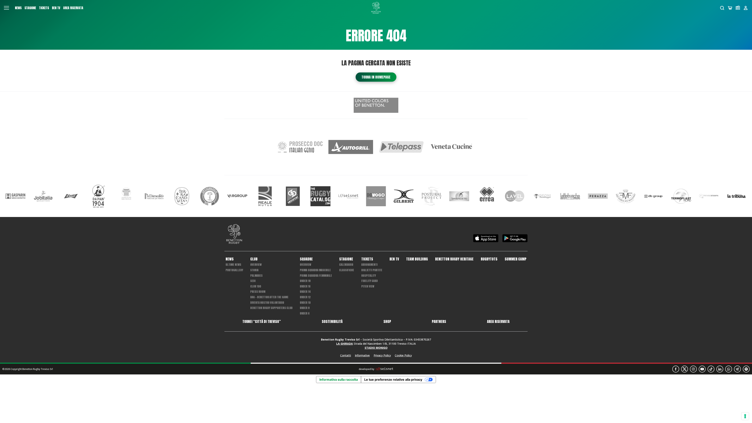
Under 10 (305, 302)
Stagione (30, 7)
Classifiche (346, 270)
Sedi (253, 280)
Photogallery (234, 270)
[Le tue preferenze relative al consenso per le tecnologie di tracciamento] (745, 416)
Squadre (306, 259)
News (18, 7)
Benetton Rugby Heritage (454, 259)
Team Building (417, 259)
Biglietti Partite (371, 270)
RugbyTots (489, 259)
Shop (387, 322)
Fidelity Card (369, 280)
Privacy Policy (382, 355)
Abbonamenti (369, 264)
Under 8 (305, 307)
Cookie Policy (403, 355)
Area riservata (73, 7)
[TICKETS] (737, 7)
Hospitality (368, 275)
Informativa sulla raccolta (338, 379)
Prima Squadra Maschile (315, 270)
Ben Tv (56, 7)
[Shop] (730, 7)
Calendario (346, 264)
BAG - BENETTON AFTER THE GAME (269, 297)
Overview (256, 264)
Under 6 (305, 313)
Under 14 (305, 291)
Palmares (256, 275)
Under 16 (305, 286)
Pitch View (367, 286)
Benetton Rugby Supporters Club (271, 307)
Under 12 (305, 297)
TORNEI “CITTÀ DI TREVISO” (261, 322)
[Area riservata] (745, 7)
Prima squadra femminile (316, 275)
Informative (362, 355)
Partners (439, 322)
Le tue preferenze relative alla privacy (393, 379)
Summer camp (515, 259)
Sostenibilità (332, 322)
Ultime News (233, 264)
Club (254, 259)
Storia (254, 270)
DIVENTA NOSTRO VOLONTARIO (267, 302)
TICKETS (44, 7)
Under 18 (305, 280)
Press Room (257, 291)
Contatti (345, 355)
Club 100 (255, 286)
